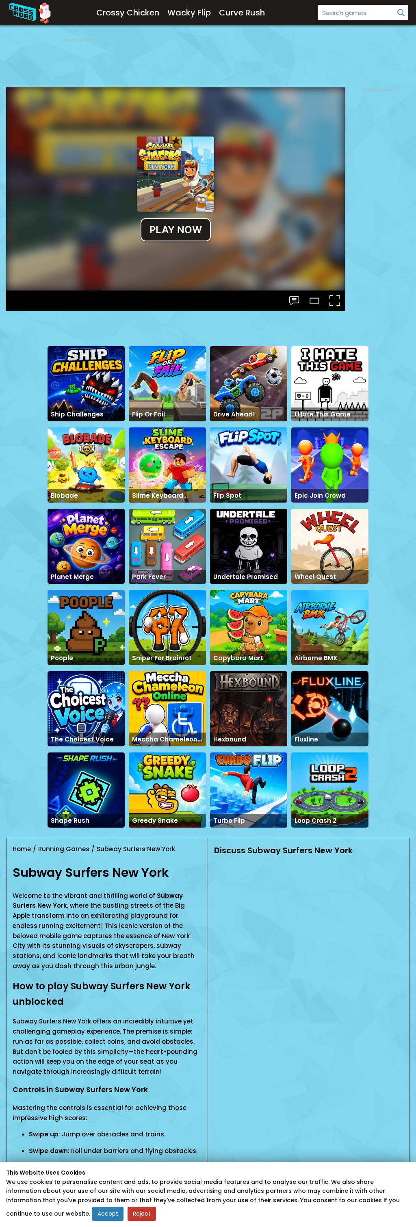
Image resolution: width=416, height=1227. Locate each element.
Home (22, 849)
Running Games (63, 849)
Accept (108, 1214)
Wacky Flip (189, 12)
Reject (142, 1214)
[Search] (401, 12)
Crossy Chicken (127, 12)
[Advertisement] (208, 61)
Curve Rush (242, 12)
